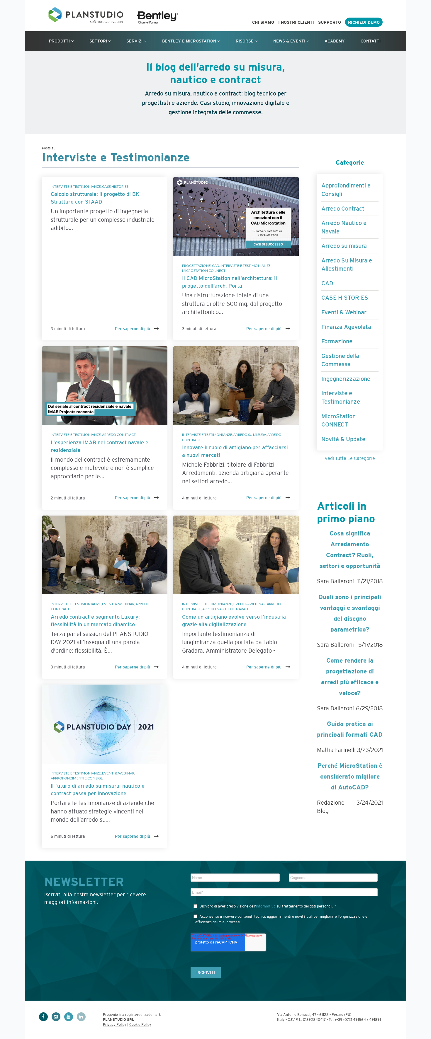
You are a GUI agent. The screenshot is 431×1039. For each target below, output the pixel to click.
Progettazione (196, 265)
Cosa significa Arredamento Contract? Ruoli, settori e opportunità (350, 549)
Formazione (336, 341)
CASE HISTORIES (115, 186)
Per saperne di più (133, 328)
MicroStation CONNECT (204, 270)
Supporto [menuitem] (329, 22)
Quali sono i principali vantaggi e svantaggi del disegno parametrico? (349, 613)
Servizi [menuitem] (134, 41)
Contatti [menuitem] (371, 41)
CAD (215, 265)
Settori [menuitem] (98, 41)
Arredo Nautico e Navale (225, 609)
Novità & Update (343, 439)
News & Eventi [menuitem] (289, 41)
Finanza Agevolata (346, 327)
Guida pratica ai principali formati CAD (350, 729)
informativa (266, 906)
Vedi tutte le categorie (350, 458)
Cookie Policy (140, 1025)
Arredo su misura (249, 434)
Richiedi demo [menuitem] (364, 22)
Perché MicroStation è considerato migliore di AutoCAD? (350, 776)
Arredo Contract (119, 434)
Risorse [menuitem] (245, 41)
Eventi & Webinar (118, 604)
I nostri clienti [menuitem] (296, 22)
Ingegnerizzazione (345, 379)
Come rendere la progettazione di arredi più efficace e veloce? (350, 676)
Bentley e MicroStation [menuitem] (189, 41)
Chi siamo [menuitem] (263, 22)
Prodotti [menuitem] (59, 41)
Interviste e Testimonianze (76, 186)
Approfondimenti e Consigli (77, 778)
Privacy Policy (114, 1025)
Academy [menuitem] (335, 41)
